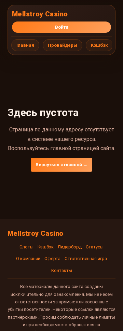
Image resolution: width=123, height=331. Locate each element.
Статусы (95, 246)
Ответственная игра (86, 258)
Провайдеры (62, 45)
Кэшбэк (99, 45)
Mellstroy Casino (40, 14)
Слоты (26, 246)
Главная (25, 45)
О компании (28, 258)
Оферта (52, 258)
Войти (61, 27)
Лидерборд (70, 246)
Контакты (61, 270)
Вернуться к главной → (61, 164)
